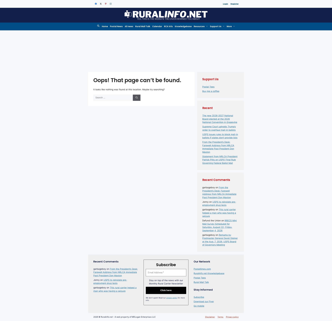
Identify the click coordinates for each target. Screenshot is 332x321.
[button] (98, 26)
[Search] (136, 98)
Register (235, 4)
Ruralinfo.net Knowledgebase (209, 273)
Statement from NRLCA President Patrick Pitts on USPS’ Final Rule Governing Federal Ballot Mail (219, 159)
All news (129, 26)
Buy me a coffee (210, 91)
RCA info (168, 26)
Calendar (157, 26)
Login (225, 4)
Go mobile (199, 306)
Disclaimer (210, 317)
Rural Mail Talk (142, 26)
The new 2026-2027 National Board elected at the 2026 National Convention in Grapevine (219, 119)
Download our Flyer (204, 301)
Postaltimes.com (202, 269)
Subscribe (199, 297)
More (229, 26)
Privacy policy (232, 317)
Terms (220, 317)
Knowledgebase (183, 26)
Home (105, 26)
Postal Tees (208, 87)
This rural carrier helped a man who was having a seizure (219, 212)
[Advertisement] (166, 50)
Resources (199, 26)
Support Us (215, 26)
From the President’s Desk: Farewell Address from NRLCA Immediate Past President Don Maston (115, 272)
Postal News (116, 26)
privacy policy (171, 298)
